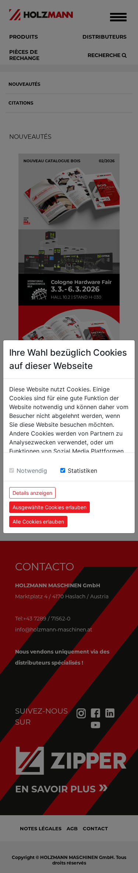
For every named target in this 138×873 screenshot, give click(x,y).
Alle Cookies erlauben (38, 521)
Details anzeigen (32, 493)
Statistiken (82, 470)
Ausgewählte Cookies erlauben (49, 507)
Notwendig (32, 470)
